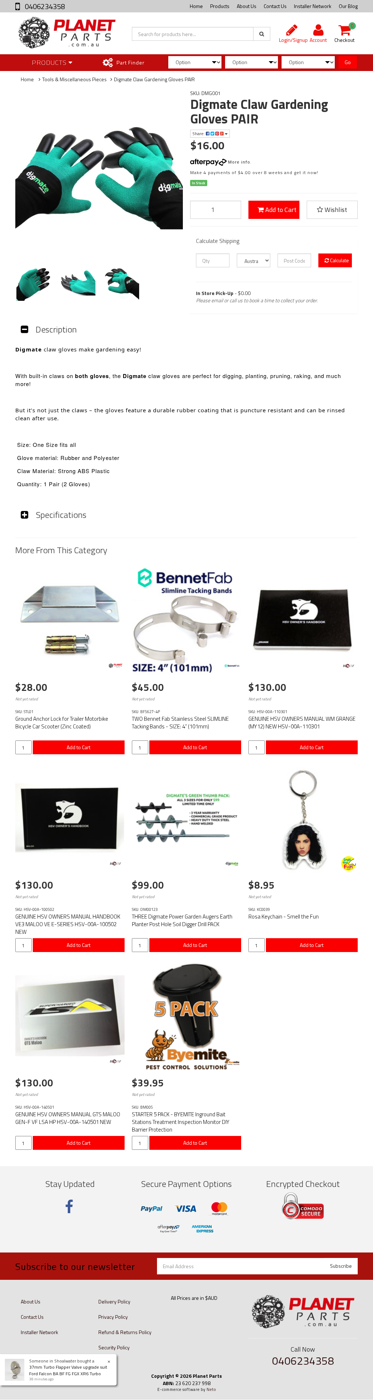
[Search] (261, 34)
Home (196, 6)
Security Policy (114, 1347)
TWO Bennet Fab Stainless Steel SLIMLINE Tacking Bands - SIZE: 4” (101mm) (180, 723)
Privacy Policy (113, 1317)
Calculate (339, 260)
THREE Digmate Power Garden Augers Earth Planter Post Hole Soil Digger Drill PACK (182, 920)
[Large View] (33, 282)
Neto (211, 1389)
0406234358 (44, 6)
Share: (199, 133)
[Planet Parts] (115, 665)
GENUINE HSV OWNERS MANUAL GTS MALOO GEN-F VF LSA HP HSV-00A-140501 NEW (67, 1118)
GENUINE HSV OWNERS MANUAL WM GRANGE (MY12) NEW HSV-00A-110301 (302, 723)
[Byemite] (232, 1061)
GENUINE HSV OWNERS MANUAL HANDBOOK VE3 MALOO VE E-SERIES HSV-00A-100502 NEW (67, 924)
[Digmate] (232, 863)
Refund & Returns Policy (125, 1332)
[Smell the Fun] (348, 863)
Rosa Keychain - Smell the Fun (283, 916)
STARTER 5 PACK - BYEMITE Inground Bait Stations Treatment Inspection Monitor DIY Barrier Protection (180, 1122)
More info (238, 161)
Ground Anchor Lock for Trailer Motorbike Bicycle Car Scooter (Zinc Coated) (61, 723)
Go (348, 62)
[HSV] (348, 665)
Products (219, 6)
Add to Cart (280, 210)
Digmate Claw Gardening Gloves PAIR (154, 79)
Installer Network (312, 6)
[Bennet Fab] (232, 665)
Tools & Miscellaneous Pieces (74, 79)
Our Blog (348, 6)
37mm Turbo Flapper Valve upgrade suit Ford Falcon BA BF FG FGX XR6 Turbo (68, 1370)
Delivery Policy (114, 1301)
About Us (246, 6)
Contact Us (275, 6)
